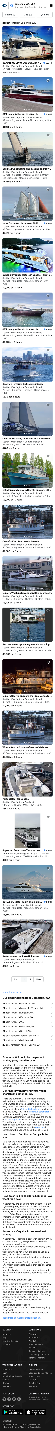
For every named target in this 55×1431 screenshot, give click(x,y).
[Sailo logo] (7, 1420)
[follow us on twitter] (4, 1399)
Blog (4, 1337)
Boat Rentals (34, 1337)
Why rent (33, 1334)
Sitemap (23, 1427)
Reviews (33, 1347)
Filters (8, 14)
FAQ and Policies (10, 1341)
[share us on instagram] (14, 1399)
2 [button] (30, 979)
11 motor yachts (13, 1119)
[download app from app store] (35, 1412)
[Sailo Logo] (4, 5)
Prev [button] (16, 979)
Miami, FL (33, 1379)
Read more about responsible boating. (21, 1317)
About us (6, 1334)
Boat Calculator (36, 1344)
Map (26, 14)
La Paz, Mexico (36, 1369)
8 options (40, 1127)
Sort (46, 14)
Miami (5, 1373)
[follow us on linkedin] (19, 1399)
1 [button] (24, 979)
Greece (5, 1383)
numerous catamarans (39, 1111)
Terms (14, 1427)
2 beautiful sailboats (31, 1109)
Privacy (5, 1427)
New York (7, 1369)
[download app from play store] (13, 1412)
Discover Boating (37, 1351)
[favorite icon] (48, 29)
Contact (6, 1344)
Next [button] (38, 979)
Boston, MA (34, 1376)
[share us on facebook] (9, 1399)
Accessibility (35, 1427)
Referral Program (37, 1357)
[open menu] (52, 5)
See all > (6, 1386)
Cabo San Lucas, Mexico (40, 1373)
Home (5, 992)
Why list (32, 1341)
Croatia (5, 1379)
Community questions (39, 1354)
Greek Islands (35, 1383)
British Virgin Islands (12, 1376)
